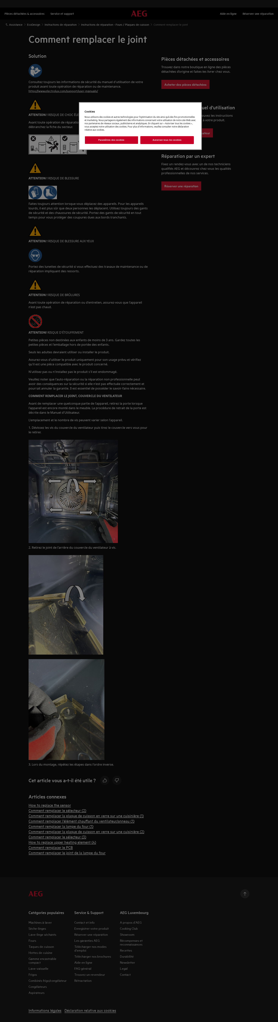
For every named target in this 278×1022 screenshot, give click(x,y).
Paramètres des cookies (111, 140)
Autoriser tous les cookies (167, 140)
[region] (140, 126)
